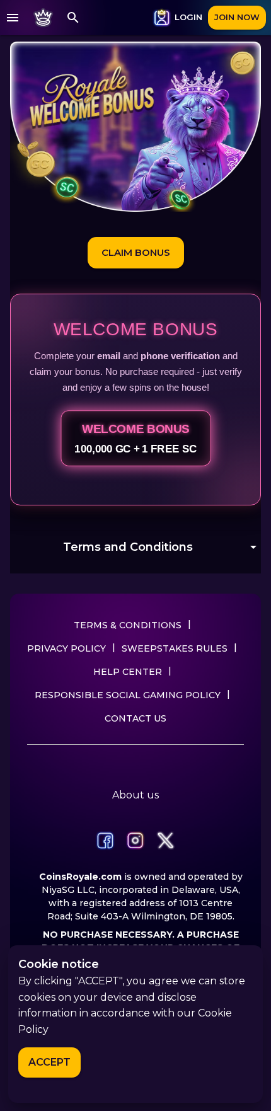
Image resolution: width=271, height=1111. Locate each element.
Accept (49, 1062)
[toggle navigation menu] (13, 18)
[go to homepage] (43, 18)
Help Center (127, 671)
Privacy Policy (66, 648)
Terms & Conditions (128, 625)
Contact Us (135, 718)
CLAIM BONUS (135, 252)
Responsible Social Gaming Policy (128, 695)
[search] (73, 18)
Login (188, 17)
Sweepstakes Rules (175, 648)
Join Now (237, 17)
